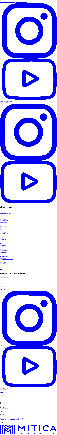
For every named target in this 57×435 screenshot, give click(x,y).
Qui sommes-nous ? (11, 2)
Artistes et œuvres (2, 2)
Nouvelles (17, 2)
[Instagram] (29, 345)
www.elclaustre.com (3, 389)
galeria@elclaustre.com (5, 408)
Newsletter (23, 2)
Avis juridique (2, 419)
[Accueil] (1, 0)
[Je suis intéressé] (1, 211)
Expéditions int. (19, 418)
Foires (14, 2)
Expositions (6, 2)
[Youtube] (29, 99)
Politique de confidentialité (7, 419)
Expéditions (20, 2)
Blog (15, 418)
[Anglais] (11, 101)
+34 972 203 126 (4, 397)
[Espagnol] (4, 101)
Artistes (4, 418)
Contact (26, 2)
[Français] (7, 101)
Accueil (1, 418)
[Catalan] (1, 101)
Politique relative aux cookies (15, 419)
